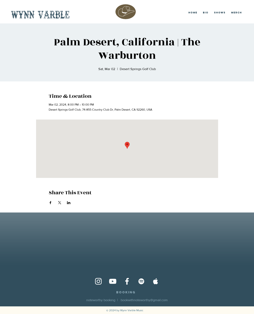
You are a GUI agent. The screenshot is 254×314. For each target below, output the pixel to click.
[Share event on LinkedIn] (68, 202)
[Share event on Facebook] (50, 202)
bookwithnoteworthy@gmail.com (144, 300)
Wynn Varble (40, 15)
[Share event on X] (59, 202)
